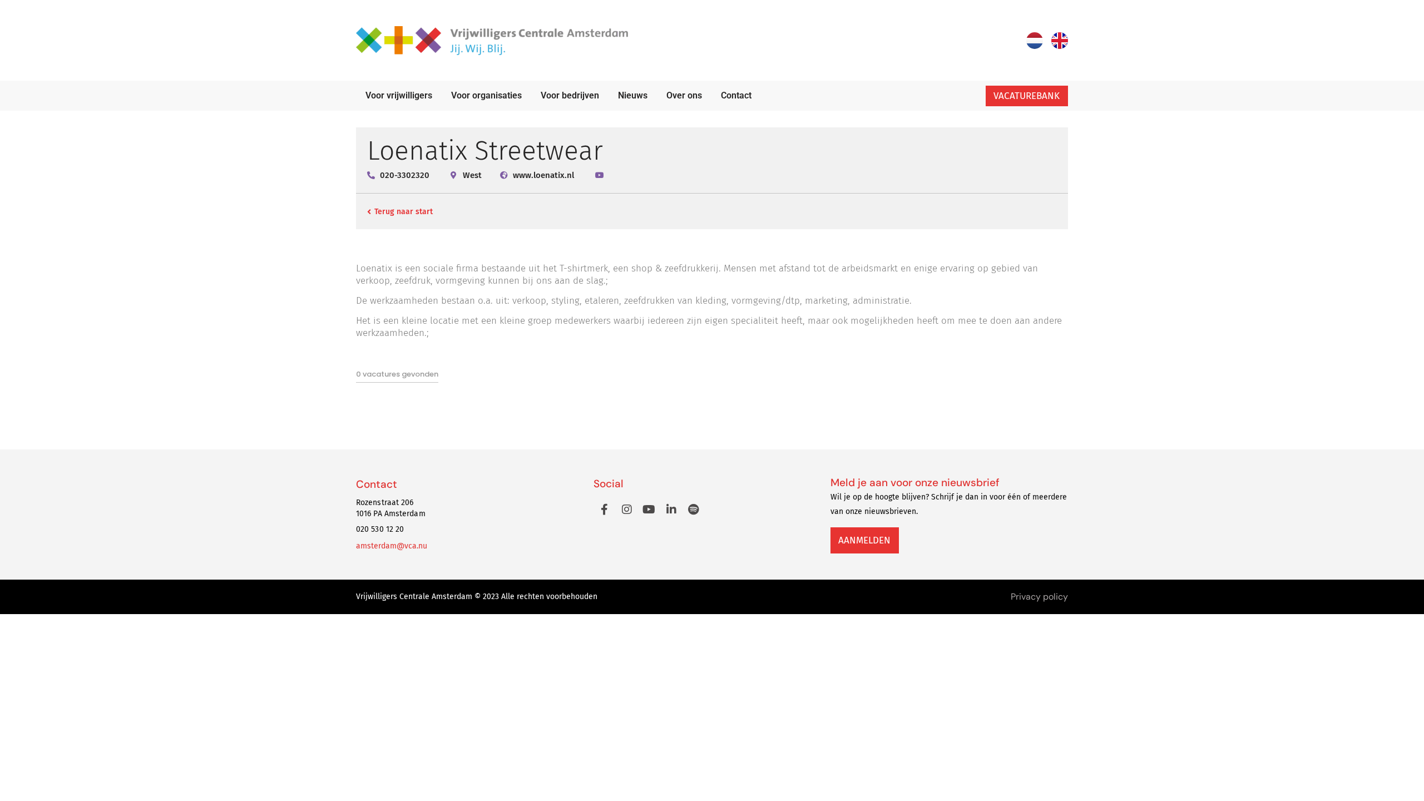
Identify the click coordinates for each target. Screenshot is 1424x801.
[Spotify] (694, 509)
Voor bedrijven (570, 95)
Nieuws (632, 95)
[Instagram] (627, 509)
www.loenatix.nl (543, 175)
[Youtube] (649, 509)
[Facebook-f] (605, 509)
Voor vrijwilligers (398, 95)
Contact (736, 95)
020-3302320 (404, 175)
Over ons (684, 95)
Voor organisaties (486, 95)
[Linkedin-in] (671, 509)
